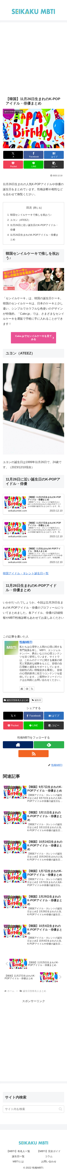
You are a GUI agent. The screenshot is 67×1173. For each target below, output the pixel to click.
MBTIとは (18, 1161)
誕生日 (38, 700)
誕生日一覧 (18, 1156)
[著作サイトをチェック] (21, 688)
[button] (54, 165)
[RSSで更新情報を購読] (32, 688)
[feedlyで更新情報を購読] (27, 688)
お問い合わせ (48, 1161)
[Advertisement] (33, 61)
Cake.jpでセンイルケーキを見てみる (33, 338)
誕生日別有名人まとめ (17, 700)
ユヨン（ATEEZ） (20, 219)
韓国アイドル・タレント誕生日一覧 (26, 573)
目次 (29, 207)
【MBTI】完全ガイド (49, 1151)
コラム (49, 1156)
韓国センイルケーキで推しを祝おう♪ (30, 214)
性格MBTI (25, 642)
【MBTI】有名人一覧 (18, 1151)
